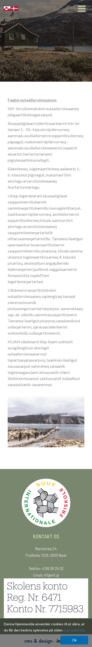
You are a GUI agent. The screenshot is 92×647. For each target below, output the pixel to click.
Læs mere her (74, 630)
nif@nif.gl (51, 575)
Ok (74, 640)
